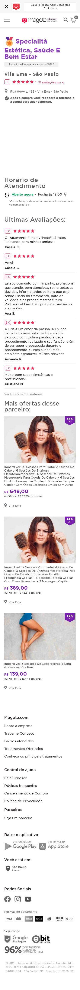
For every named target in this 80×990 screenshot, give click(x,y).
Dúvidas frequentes (20, 785)
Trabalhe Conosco (19, 733)
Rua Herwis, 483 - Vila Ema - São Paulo (39, 91)
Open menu (7, 20)
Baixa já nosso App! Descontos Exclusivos (50, 6)
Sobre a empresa (18, 726)
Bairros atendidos (19, 741)
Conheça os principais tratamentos (33, 756)
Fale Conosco (15, 778)
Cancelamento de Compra (26, 793)
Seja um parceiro (18, 818)
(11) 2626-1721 (66, 971)
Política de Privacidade (23, 801)
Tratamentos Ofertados (23, 749)
